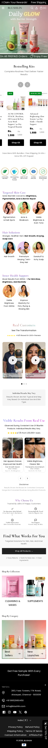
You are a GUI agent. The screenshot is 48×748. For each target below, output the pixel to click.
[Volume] (11, 374)
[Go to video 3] (26, 384)
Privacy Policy (15, 726)
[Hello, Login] (36, 8)
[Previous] (20, 84)
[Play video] (12, 360)
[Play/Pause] (6, 374)
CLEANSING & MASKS (12, 603)
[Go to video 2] (24, 384)
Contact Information (16, 734)
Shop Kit (16, 142)
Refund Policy (32, 726)
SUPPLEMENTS (35, 601)
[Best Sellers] (13, 639)
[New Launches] (35, 639)
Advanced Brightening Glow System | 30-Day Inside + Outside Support (37, 119)
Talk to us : (6, 687)
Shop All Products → (24, 551)
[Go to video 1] (21, 384)
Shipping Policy (15, 731)
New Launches (33, 653)
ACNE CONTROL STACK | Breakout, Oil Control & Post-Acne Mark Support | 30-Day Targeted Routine (16, 120)
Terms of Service (34, 731)
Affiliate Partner (37, 734)
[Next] (27, 84)
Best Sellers (9, 653)
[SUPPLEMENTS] (35, 586)
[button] (3, 8)
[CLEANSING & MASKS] (13, 586)
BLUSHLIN (28, 740)
